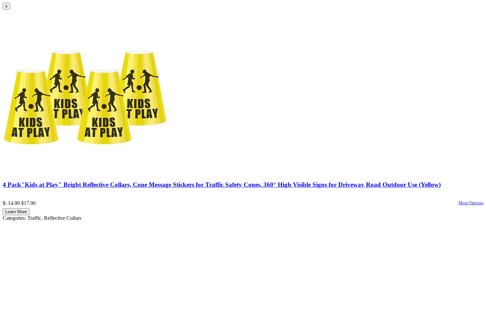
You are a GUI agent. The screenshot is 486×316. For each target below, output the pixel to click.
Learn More (16, 211)
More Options (471, 202)
